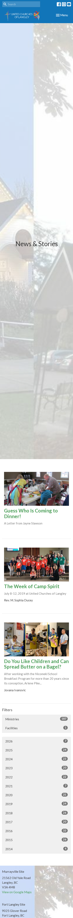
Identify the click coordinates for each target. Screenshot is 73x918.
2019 (35, 804)
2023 (35, 768)
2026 (35, 741)
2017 (35, 822)
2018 (35, 813)
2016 (35, 831)
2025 (35, 750)
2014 (35, 849)
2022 (35, 777)
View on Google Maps (17, 892)
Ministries (35, 719)
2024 (35, 759)
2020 (35, 795)
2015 (35, 840)
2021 (35, 786)
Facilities (35, 728)
